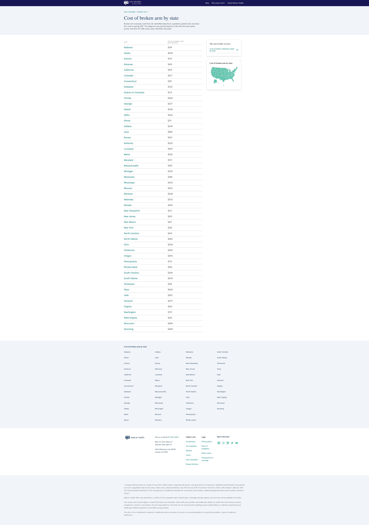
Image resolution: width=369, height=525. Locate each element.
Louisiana (128, 149)
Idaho (127, 115)
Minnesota (129, 177)
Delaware (128, 87)
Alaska (127, 53)
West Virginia (130, 318)
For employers (191, 446)
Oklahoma (129, 250)
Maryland (128, 160)
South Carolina (131, 273)
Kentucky (128, 143)
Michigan (128, 171)
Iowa (126, 132)
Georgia (128, 104)
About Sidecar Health (236, 3)
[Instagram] (223, 444)
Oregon (127, 256)
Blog (207, 3)
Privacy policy (206, 442)
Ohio (126, 245)
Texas (126, 290)
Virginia (127, 306)
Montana (128, 194)
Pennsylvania (130, 261)
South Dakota (130, 278)
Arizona (127, 59)
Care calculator (130, 12)
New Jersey (129, 216)
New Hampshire (132, 211)
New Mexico (130, 222)
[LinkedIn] (228, 444)
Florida (127, 98)
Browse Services (192, 464)
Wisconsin (129, 323)
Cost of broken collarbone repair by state (222, 50)
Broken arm (142, 12)
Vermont (128, 301)
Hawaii (127, 109)
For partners (190, 442)
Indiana (127, 126)
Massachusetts (131, 166)
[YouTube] (237, 444)
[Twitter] (232, 444)
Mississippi (129, 183)
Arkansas (128, 64)
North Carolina (131, 233)
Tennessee (129, 284)
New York (128, 228)
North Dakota (131, 239)
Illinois (127, 121)
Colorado (128, 76)
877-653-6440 (172, 437)
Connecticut (130, 81)
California (129, 70)
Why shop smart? (218, 3)
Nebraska (128, 199)
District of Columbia (134, 92)
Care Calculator (192, 460)
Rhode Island (130, 267)
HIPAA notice (206, 453)
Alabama (128, 47)
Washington (130, 312)
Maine (127, 154)
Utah (126, 295)
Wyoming (128, 329)
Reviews (189, 451)
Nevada (127, 205)
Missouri (128, 188)
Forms (188, 455)
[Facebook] (219, 444)
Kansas (127, 137)
